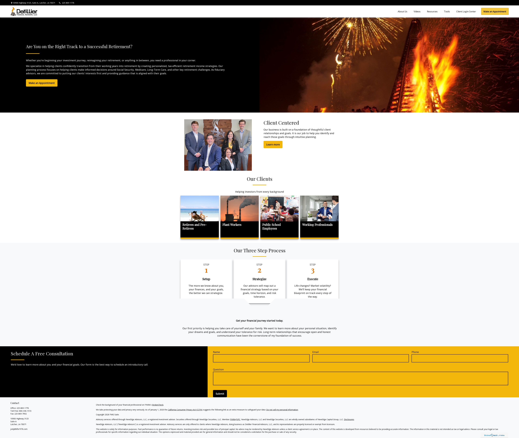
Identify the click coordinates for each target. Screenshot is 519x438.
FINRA (233, 419)
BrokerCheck (157, 405)
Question (218, 369)
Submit (220, 393)
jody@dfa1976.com (18, 429)
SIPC (238, 419)
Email (315, 352)
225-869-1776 (68, 2)
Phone (415, 352)
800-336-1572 (25, 411)
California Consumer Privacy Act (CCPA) (185, 409)
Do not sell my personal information (282, 409)
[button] (402, 11)
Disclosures (349, 419)
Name (216, 352)
